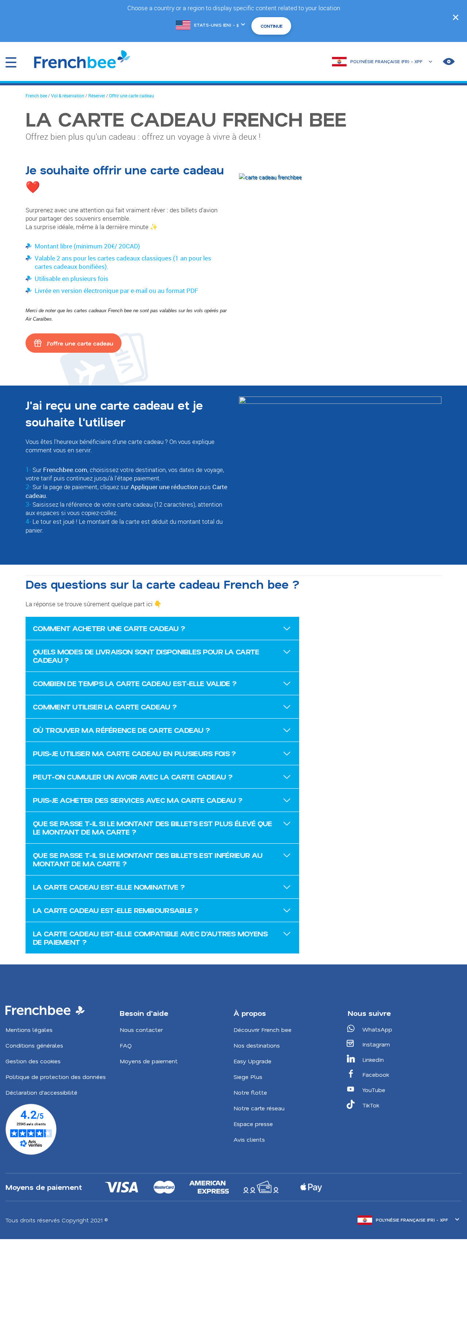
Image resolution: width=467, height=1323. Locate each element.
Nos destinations (257, 1045)
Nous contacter (141, 1029)
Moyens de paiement (149, 1061)
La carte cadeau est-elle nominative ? (109, 886)
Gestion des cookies (33, 1061)
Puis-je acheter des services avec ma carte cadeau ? (137, 800)
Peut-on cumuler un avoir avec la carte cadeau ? (132, 776)
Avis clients (249, 1139)
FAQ (126, 1045)
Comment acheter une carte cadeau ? (109, 628)
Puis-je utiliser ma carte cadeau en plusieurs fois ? (134, 753)
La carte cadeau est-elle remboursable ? (115, 910)
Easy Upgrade (252, 1061)
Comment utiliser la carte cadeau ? (105, 706)
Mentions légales (29, 1029)
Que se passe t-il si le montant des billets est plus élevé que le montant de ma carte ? (152, 827)
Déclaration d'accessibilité (41, 1092)
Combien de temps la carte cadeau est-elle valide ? (134, 683)
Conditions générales (34, 1045)
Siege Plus (248, 1076)
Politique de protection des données (55, 1076)
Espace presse (253, 1123)
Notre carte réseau (259, 1108)
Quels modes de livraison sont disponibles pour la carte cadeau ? (146, 656)
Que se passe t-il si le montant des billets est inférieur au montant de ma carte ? (147, 859)
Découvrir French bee (263, 1029)
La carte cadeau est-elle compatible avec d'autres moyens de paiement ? (150, 938)
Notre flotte (250, 1092)
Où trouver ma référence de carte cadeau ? (121, 730)
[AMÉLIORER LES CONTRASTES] (449, 62)
